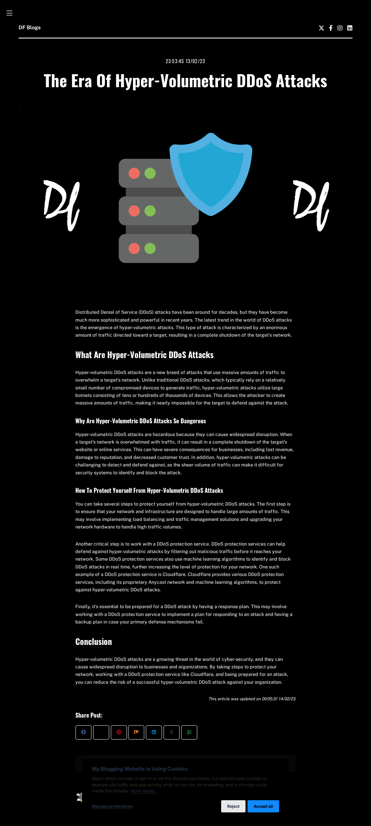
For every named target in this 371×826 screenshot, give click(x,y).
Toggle (12, 13)
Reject (233, 806)
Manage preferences (112, 806)
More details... (144, 790)
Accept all (263, 806)
